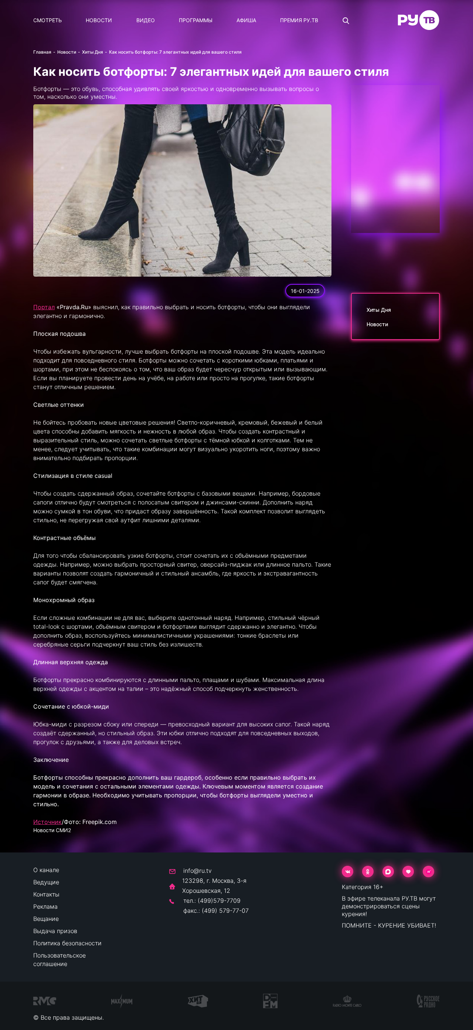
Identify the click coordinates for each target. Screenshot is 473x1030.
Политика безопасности (67, 943)
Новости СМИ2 (52, 830)
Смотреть (47, 20)
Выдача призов (55, 931)
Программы (195, 20)
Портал (44, 307)
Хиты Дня (92, 52)
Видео (145, 20)
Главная (42, 52)
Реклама (45, 906)
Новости (99, 20)
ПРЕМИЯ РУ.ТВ (299, 20)
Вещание (46, 918)
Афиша (246, 20)
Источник (47, 821)
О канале (46, 870)
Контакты (46, 894)
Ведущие (46, 882)
